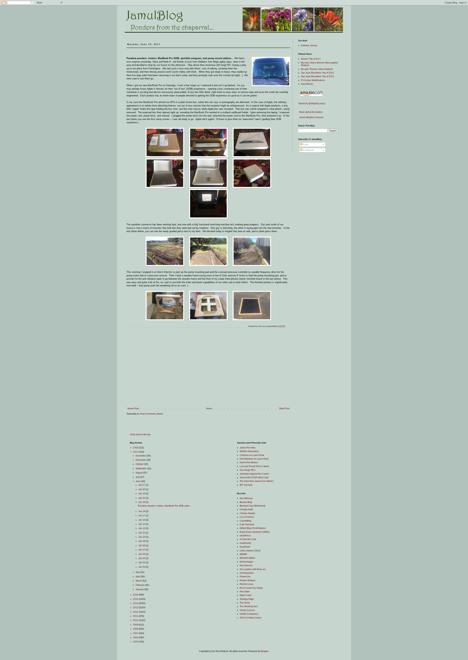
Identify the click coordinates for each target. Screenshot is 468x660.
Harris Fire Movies (249, 462)
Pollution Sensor (309, 45)
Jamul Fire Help (247, 447)
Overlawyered (247, 573)
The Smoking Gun (249, 606)
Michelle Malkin (247, 558)
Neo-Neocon (246, 565)
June (138, 481)
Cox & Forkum (247, 517)
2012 (136, 612)
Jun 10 (142, 537)
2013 (136, 607)
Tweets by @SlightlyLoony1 (312, 103)
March (139, 581)
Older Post (284, 408)
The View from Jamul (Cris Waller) (256, 481)
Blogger (264, 651)
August (139, 472)
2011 (136, 616)
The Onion (245, 602)
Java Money (307, 84)
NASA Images (246, 562)
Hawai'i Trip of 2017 (311, 59)
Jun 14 (142, 524)
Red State (245, 591)
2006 (136, 637)
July (138, 477)
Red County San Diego (251, 588)
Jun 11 (142, 532)
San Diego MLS (247, 470)
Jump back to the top (140, 434)
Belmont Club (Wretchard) (252, 506)
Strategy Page (247, 599)
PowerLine (245, 576)
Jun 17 (142, 515)
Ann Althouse (246, 498)
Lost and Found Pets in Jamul (254, 466)
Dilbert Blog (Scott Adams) (253, 528)
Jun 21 (142, 498)
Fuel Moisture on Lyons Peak (254, 459)
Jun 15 (142, 520)
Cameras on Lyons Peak (252, 455)
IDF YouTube (246, 485)
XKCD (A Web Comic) (250, 617)
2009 (136, 624)
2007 (136, 633)
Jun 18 (142, 511)
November (141, 460)
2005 (136, 641)
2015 (136, 599)
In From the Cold (248, 539)
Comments (308, 150)
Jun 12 (142, 528)
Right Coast (245, 595)
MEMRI (243, 554)
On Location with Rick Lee (253, 569)
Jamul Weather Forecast (310, 117)
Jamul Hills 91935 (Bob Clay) (254, 477)
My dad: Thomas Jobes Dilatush (317, 69)
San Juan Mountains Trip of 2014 (317, 73)
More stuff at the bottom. (310, 112)
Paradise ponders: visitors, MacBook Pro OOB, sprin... (164, 506)
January (140, 589)
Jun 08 (142, 545)
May (138, 572)
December (141, 455)
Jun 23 (142, 493)
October (140, 464)
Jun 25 (142, 489)
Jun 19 (142, 502)
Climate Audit (246, 509)
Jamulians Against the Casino (254, 474)
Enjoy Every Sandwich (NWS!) (255, 532)
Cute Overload (247, 524)
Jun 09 (142, 541)
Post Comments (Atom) (151, 414)
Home (209, 408)
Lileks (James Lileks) (250, 550)
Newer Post (133, 408)
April (138, 576)
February (140, 585)
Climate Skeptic (247, 513)
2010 (136, 620)
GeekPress (245, 535)
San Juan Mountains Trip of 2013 (317, 76)
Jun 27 (142, 485)
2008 (136, 629)
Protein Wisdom (247, 580)
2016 (136, 594)
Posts (305, 144)
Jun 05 (142, 554)
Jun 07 (142, 549)
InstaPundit (245, 543)
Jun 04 (142, 558)
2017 (136, 452)
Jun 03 (142, 562)
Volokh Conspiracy (249, 614)
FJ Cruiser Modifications (313, 80)
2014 (136, 603)
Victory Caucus (247, 610)
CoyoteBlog (245, 521)
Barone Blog (246, 502)
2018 (136, 447)
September (141, 468)
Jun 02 (142, 567)
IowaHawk (245, 547)
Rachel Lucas (246, 584)
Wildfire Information (249, 451)
